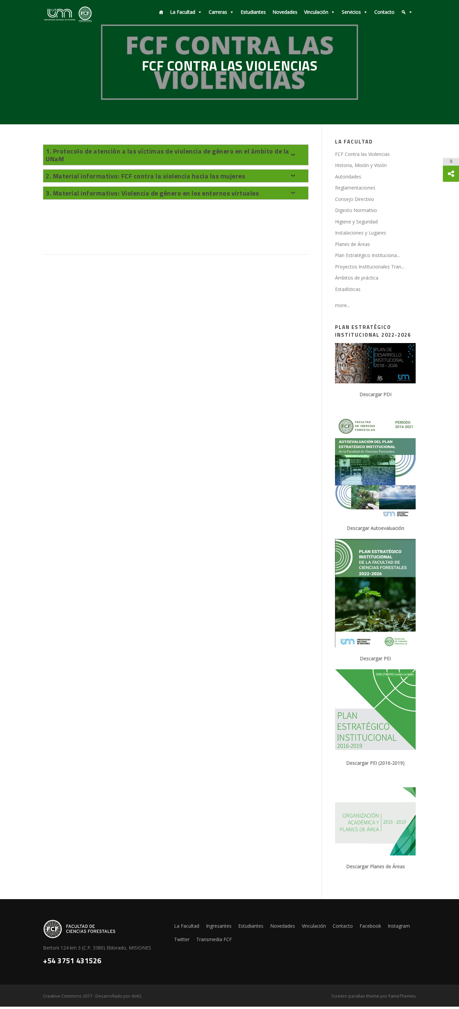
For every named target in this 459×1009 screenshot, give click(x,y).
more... (342, 305)
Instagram (399, 926)
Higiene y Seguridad (356, 221)
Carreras (218, 12)
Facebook (370, 926)
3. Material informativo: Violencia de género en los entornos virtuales (152, 193)
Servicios (351, 12)
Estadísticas (348, 289)
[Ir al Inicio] (159, 12)
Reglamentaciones (355, 187)
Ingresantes (219, 926)
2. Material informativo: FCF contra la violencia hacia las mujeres (145, 176)
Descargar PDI (375, 394)
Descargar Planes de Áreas (375, 866)
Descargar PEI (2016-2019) (375, 763)
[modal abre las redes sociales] (451, 174)
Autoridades (348, 176)
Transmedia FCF (214, 939)
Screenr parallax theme (355, 996)
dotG (136, 996)
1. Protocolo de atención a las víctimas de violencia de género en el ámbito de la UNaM (167, 155)
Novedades (285, 12)
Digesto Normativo (356, 210)
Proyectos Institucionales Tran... (369, 266)
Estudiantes (253, 12)
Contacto (384, 12)
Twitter (182, 939)
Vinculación (316, 12)
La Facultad (182, 12)
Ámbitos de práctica (356, 278)
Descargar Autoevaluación (375, 528)
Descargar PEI (375, 658)
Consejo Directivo (354, 199)
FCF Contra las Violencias (362, 154)
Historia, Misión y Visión (361, 165)
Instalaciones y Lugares (360, 232)
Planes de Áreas (352, 244)
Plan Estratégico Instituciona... (367, 255)
